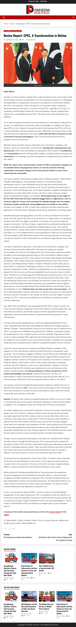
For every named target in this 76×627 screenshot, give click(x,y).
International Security (11, 559)
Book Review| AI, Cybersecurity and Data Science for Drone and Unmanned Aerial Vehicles (29, 570)
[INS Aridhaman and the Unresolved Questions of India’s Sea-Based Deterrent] (29, 596)
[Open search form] (73, 17)
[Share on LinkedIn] (14, 528)
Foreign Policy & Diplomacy (30, 561)
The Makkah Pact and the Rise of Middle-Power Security (46, 606)
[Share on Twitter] (8, 528)
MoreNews (44, 625)
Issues (5, 31)
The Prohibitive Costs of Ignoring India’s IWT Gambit (46, 568)
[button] (4, 17)
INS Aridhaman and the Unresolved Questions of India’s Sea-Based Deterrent (29, 607)
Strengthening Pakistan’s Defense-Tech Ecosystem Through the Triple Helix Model (10, 570)
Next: (55, 537)
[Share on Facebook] (5, 528)
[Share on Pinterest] (11, 528)
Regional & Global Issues (15, 31)
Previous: (18, 536)
